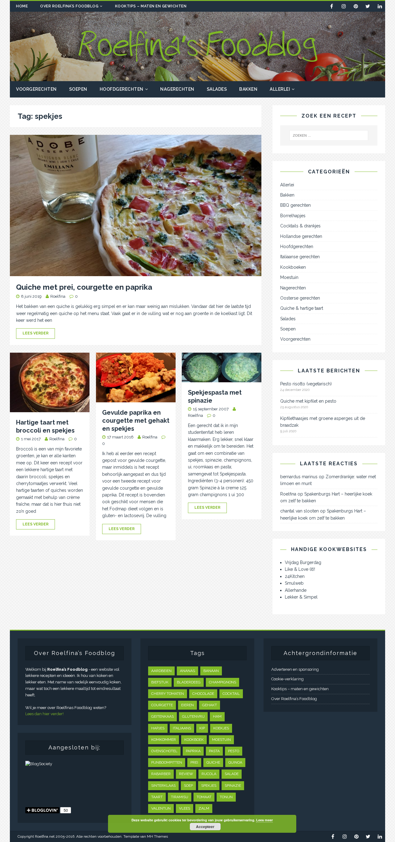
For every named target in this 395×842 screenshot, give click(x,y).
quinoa (235, 762)
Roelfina (57, 296)
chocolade (203, 693)
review (186, 774)
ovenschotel (164, 751)
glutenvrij (193, 716)
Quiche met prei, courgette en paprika (84, 287)
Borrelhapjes (293, 215)
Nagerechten (177, 89)
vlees (184, 808)
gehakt (209, 705)
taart (157, 797)
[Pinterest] (355, 6)
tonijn (226, 797)
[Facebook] (331, 6)
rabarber (161, 774)
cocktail (231, 693)
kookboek (194, 739)
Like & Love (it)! (300, 569)
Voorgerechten (36, 89)
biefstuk (159, 682)
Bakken (248, 89)
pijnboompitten (166, 762)
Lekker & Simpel (301, 597)
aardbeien (161, 671)
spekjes (208, 785)
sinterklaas (163, 785)
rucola (209, 774)
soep (188, 785)
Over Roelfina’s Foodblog (69, 6)
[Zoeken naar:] (328, 135)
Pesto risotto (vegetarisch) (306, 383)
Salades (217, 89)
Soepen (78, 89)
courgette (162, 705)
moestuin (221, 739)
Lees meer (264, 820)
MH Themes (157, 836)
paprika (193, 751)
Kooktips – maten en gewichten (151, 6)
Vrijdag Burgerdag (303, 562)
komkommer (163, 739)
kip (202, 728)
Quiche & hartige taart (301, 308)
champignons (222, 682)
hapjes (157, 728)
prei (194, 762)
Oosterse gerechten (300, 298)
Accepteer (205, 826)
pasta (214, 751)
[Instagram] (343, 6)
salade (232, 774)
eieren (187, 705)
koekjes (221, 728)
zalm (203, 808)
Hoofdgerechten (121, 89)
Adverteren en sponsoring (295, 669)
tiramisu (179, 797)
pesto (233, 751)
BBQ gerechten (295, 205)
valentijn (161, 808)
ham (217, 716)
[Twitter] (367, 6)
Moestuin (289, 277)
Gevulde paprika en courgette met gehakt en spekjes (135, 420)
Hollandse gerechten (301, 236)
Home (22, 6)
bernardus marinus (299, 476)
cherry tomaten (167, 693)
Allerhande (295, 590)
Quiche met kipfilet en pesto (308, 401)
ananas (187, 671)
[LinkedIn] (379, 6)
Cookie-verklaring (287, 679)
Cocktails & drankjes (300, 225)
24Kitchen (295, 576)
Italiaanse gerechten (300, 256)
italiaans (182, 728)
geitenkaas (162, 716)
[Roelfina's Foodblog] (197, 77)
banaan (211, 671)
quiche (213, 762)
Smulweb (294, 583)
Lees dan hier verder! (44, 713)
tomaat (204, 797)
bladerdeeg (189, 682)
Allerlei (280, 89)
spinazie (233, 785)
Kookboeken (293, 267)
